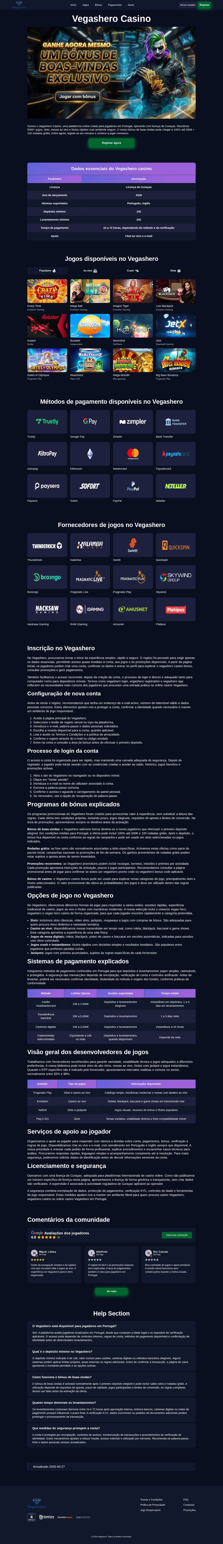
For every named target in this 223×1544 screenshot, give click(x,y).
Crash (130, 270)
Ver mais (111, 1291)
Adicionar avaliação (177, 1235)
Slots (173, 270)
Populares (45, 270)
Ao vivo (87, 270)
